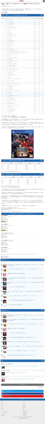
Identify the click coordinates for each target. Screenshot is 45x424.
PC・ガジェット (3, 405)
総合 (1, 401)
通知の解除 (24, 411)
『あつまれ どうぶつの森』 (15, 10)
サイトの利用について (4, 411)
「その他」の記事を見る (5, 257)
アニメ (24, 403)
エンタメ (2, 403)
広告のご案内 (25, 413)
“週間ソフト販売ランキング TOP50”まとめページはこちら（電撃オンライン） (22, 213)
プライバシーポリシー (4, 413)
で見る (7, 221)
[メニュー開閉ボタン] (44, 1)
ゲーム (24, 401)
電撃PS (24, 405)
